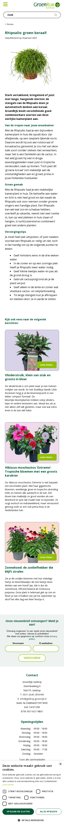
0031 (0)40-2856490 (33, 694)
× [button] (60, 764)
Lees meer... (47, 364)
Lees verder (8, 784)
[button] (32, 820)
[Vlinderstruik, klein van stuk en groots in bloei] (32, 350)
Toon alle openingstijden (32, 759)
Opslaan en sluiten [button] (18, 811)
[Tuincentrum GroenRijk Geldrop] (47, 5)
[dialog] (32, 793)
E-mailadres (46, 643)
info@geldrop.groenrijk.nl (33, 698)
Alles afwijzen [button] (48, 811)
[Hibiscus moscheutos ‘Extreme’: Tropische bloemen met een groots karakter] (32, 442)
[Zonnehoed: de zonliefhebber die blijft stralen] (32, 542)
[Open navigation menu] (5, 4)
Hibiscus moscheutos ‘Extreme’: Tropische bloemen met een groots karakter (31, 471)
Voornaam (18, 643)
